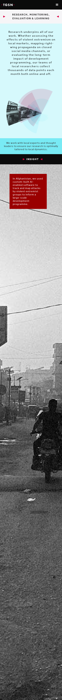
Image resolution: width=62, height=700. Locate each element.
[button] (57, 5)
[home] (7, 4)
